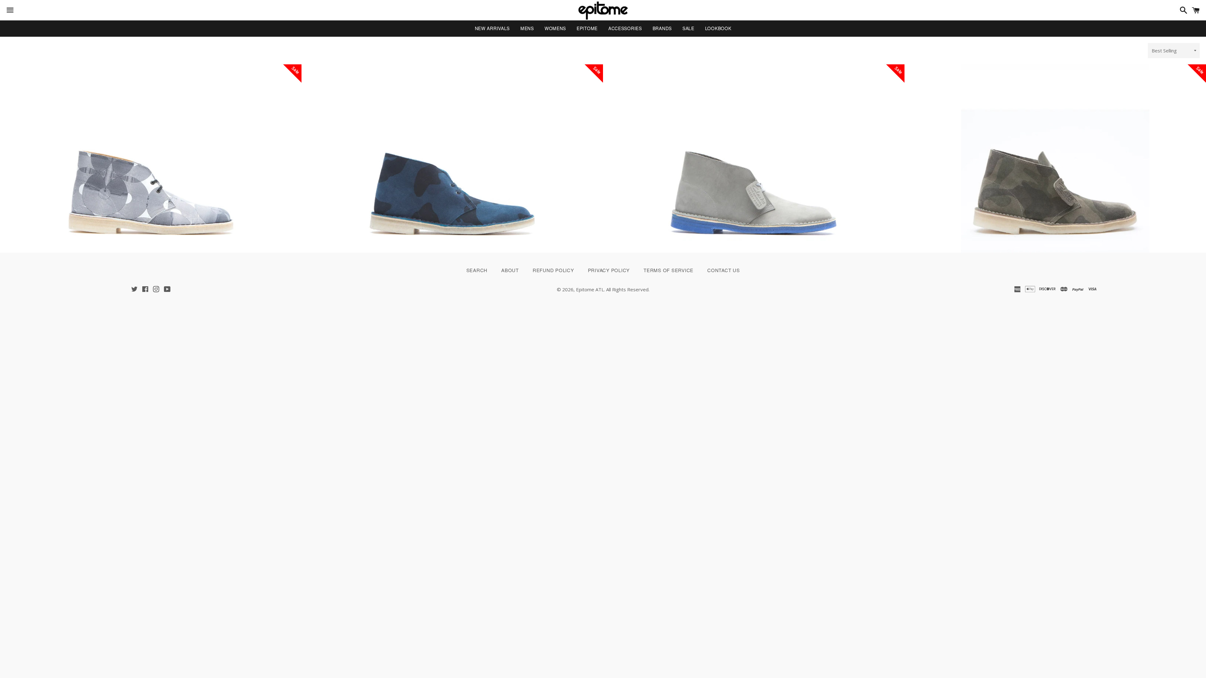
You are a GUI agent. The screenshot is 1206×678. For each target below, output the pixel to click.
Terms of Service (668, 270)
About (510, 270)
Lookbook (718, 28)
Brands (662, 28)
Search (477, 270)
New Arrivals (492, 28)
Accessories (625, 28)
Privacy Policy (609, 270)
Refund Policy (553, 270)
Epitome (587, 28)
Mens (527, 28)
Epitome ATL (590, 289)
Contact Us (723, 270)
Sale (688, 28)
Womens (555, 28)
